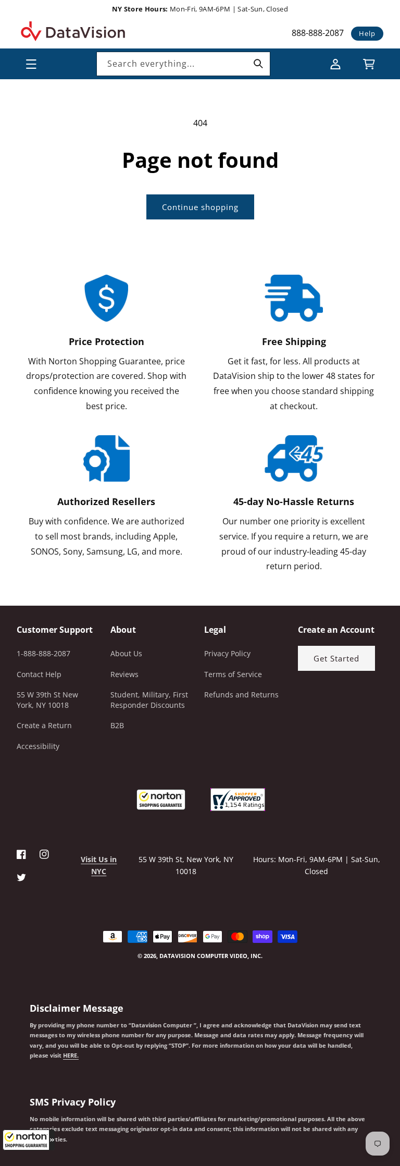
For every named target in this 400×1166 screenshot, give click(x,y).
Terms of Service (233, 674)
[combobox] (183, 64)
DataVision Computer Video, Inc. (210, 956)
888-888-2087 (318, 33)
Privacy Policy (227, 653)
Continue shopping (200, 207)
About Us (126, 653)
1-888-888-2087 (43, 653)
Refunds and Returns (241, 694)
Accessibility (38, 746)
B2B (117, 725)
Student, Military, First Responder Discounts (149, 700)
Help (367, 33)
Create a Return (44, 725)
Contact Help (39, 674)
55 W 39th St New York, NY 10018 (47, 700)
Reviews (124, 674)
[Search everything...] (258, 63)
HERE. (71, 1055)
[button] (29, 1140)
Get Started (336, 658)
